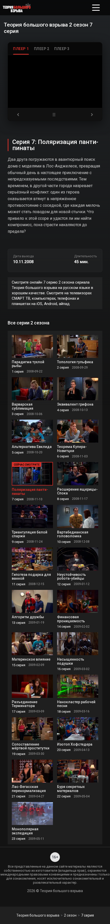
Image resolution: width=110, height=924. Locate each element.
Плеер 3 (62, 49)
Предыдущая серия (19, 114)
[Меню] (96, 8)
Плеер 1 (21, 49)
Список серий (55, 114)
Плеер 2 (41, 49)
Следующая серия (90, 114)
